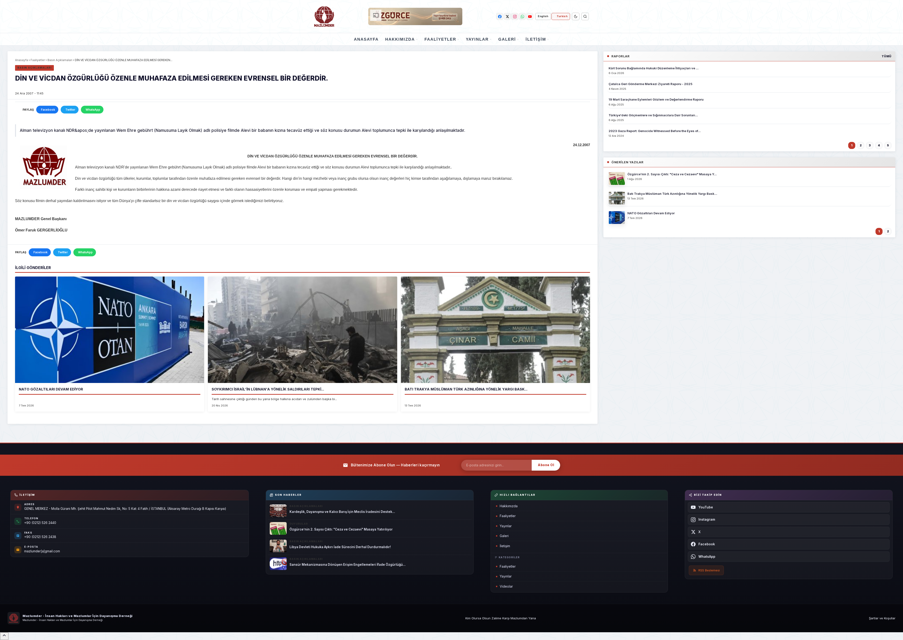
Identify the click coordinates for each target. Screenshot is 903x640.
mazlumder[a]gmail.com (42, 551)
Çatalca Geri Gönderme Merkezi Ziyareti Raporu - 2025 (650, 84)
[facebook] (499, 16)
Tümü (886, 56)
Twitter (70, 109)
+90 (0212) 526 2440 (40, 523)
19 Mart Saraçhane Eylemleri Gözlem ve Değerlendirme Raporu (656, 99)
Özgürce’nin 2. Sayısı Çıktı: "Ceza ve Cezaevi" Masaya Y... (672, 174)
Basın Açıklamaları (60, 60)
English (543, 16)
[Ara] (585, 16)
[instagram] (514, 16)
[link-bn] (415, 16)
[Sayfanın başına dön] (4, 636)
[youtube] (529, 16)
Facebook (48, 109)
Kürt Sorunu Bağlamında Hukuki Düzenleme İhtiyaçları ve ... (654, 68)
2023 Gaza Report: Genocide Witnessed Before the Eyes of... (655, 131)
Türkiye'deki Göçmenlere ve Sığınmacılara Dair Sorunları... (653, 115)
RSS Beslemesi (709, 570)
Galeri (507, 39)
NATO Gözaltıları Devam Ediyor (51, 389)
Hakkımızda (400, 39)
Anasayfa (366, 39)
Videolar (506, 586)
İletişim (536, 39)
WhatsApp (93, 109)
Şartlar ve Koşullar (882, 618)
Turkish (562, 16)
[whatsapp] (522, 16)
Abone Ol (546, 465)
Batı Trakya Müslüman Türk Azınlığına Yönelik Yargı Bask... (466, 389)
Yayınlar (477, 39)
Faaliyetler (440, 39)
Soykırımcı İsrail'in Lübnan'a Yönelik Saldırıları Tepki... (268, 389)
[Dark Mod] (575, 16)
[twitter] (507, 16)
